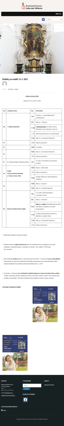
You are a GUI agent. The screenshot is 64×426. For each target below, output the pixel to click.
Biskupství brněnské (49, 384)
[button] (58, 14)
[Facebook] (25, 399)
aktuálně (10, 89)
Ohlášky (16, 89)
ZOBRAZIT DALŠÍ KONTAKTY (8, 395)
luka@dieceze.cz (9, 392)
